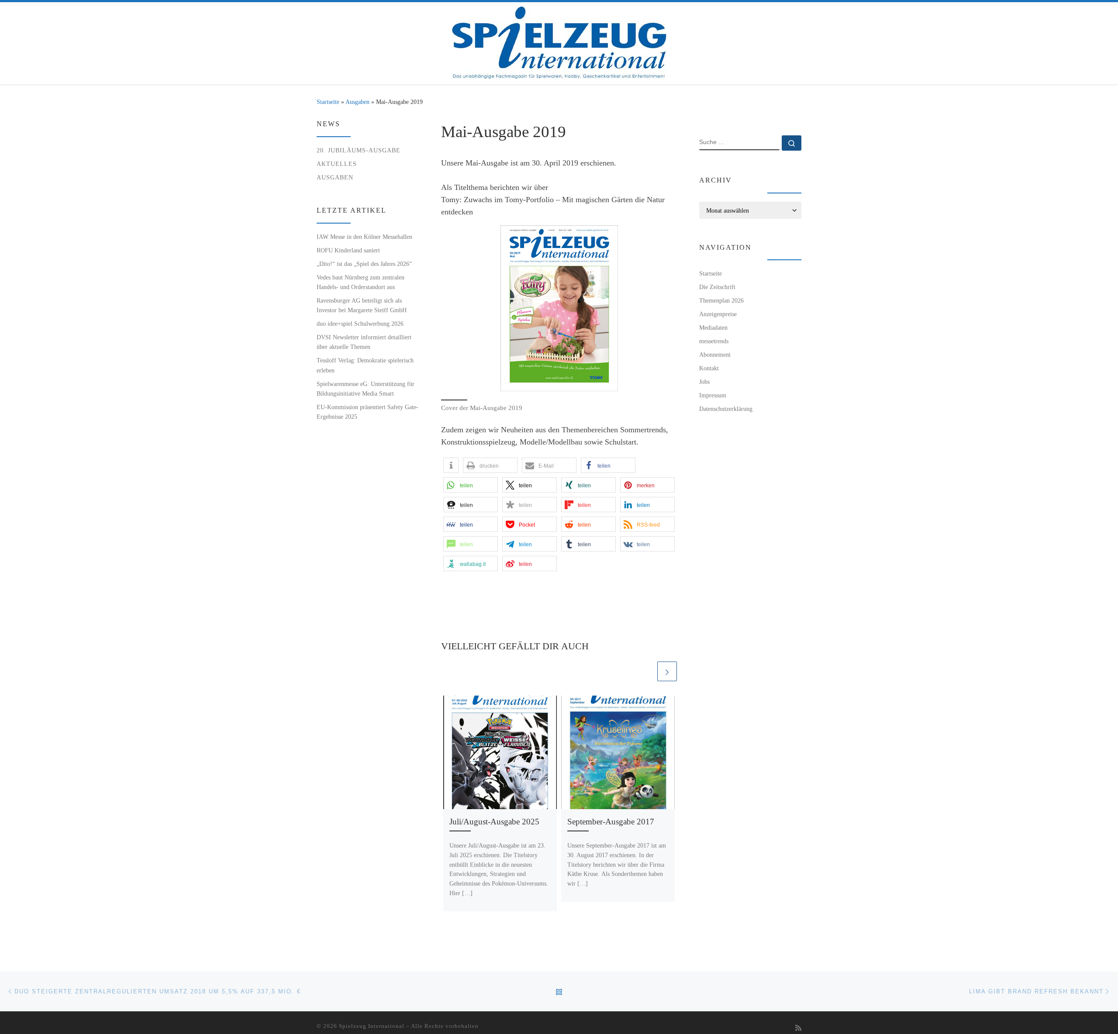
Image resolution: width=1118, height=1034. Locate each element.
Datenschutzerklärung (725, 408)
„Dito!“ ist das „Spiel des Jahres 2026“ (364, 263)
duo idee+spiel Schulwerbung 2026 (360, 323)
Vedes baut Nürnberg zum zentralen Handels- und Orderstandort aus (360, 282)
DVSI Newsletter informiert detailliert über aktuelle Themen (364, 342)
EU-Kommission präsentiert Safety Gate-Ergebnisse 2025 (367, 411)
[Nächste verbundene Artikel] (667, 671)
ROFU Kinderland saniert (348, 250)
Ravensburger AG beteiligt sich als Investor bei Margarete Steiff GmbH (362, 305)
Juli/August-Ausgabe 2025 (494, 821)
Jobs (704, 381)
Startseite (328, 101)
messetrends (713, 341)
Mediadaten (713, 327)
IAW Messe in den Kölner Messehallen (364, 236)
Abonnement (715, 354)
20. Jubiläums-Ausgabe (358, 150)
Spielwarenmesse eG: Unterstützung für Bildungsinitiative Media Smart (365, 388)
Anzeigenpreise (718, 313)
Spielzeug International (371, 1026)
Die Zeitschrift (717, 286)
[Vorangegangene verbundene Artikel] (646, 671)
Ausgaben (357, 101)
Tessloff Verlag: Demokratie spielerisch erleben (365, 365)
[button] (451, 465)
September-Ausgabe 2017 (610, 821)
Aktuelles (337, 163)
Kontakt (709, 368)
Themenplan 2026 (721, 300)
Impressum (712, 395)
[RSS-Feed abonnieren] (798, 1028)
